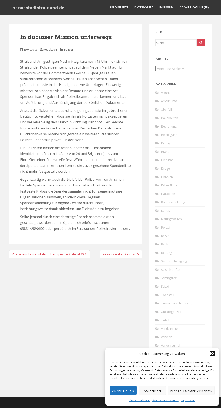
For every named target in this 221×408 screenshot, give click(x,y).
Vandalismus (169, 329)
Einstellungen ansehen (191, 390)
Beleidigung (169, 135)
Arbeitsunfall (169, 101)
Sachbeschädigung (174, 261)
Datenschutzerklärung (165, 400)
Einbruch (167, 177)
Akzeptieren (123, 390)
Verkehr (166, 337)
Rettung (166, 253)
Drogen (166, 168)
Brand (165, 152)
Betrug (165, 143)
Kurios (165, 211)
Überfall (166, 109)
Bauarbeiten (169, 118)
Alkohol (166, 93)
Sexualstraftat (170, 270)
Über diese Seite (118, 7)
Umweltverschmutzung (177, 303)
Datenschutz (143, 7)
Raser (165, 236)
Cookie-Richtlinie (139, 400)
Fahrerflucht (169, 185)
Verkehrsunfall (171, 345)
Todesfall (167, 295)
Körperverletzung (173, 202)
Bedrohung (169, 126)
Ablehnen (152, 390)
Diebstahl (167, 160)
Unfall (165, 320)
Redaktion (50, 49)
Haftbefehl (168, 194)
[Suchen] (201, 42)
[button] (212, 353)
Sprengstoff (169, 278)
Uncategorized (171, 312)
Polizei (68, 49)
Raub (164, 244)
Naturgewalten (171, 219)
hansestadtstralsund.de (38, 7)
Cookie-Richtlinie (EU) (194, 7)
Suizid (165, 286)
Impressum (188, 400)
